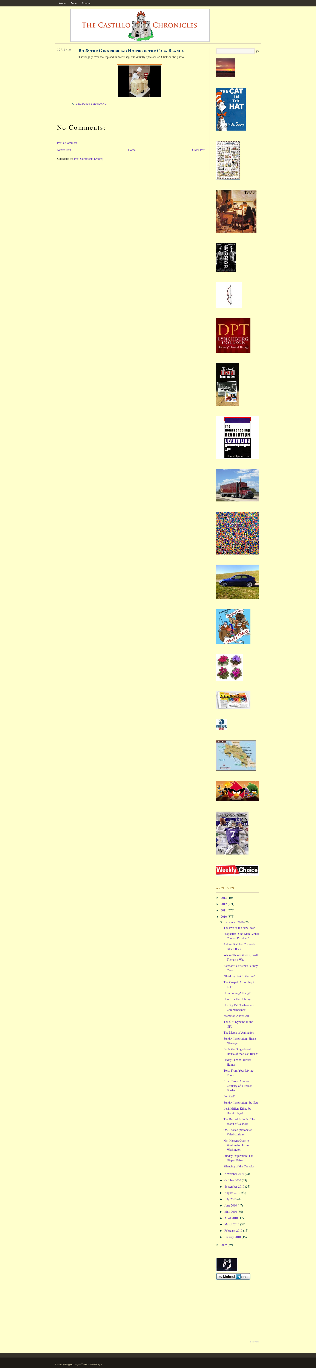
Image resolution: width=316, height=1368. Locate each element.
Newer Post (64, 150)
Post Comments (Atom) (88, 159)
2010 (224, 916)
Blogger (68, 1364)
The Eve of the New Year (239, 928)
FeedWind (254, 1341)
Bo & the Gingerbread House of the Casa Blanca (131, 50)
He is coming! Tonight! (238, 993)
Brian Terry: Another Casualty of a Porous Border (238, 1085)
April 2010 (231, 1218)
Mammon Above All (236, 1016)
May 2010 (230, 1212)
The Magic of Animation (239, 1032)
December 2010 (234, 922)
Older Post (198, 150)
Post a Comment (67, 143)
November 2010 (234, 1174)
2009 (224, 1245)
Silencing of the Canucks (239, 1166)
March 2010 (231, 1224)
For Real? (229, 1096)
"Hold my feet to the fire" (239, 976)
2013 (224, 898)
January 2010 (232, 1237)
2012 (224, 904)
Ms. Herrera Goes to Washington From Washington (236, 1145)
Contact (86, 3)
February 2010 (233, 1230)
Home (62, 3)
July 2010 (230, 1199)
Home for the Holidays (238, 999)
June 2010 (230, 1205)
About (74, 3)
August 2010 (232, 1193)
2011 (224, 910)
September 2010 (234, 1186)
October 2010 (232, 1180)
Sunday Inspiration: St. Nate (241, 1102)
